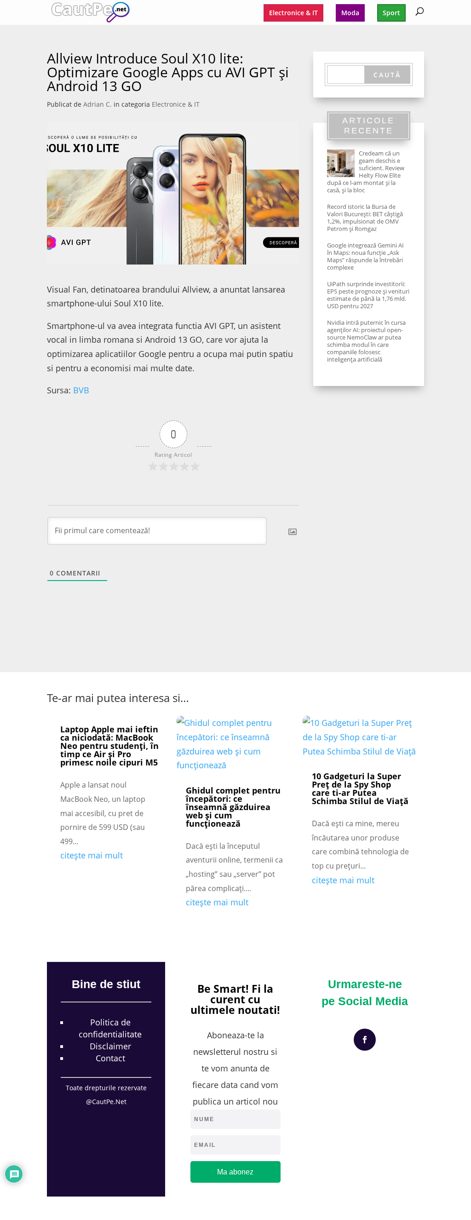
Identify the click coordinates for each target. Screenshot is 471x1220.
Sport (391, 12)
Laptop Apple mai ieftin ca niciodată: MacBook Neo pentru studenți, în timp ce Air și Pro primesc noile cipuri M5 (109, 746)
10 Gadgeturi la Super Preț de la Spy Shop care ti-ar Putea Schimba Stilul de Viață (360, 788)
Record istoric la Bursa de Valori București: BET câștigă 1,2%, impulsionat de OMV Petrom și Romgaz (365, 217)
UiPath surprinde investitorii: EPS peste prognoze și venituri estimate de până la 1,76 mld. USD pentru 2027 (368, 295)
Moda (350, 12)
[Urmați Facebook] (365, 1040)
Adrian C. (97, 104)
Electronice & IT (293, 12)
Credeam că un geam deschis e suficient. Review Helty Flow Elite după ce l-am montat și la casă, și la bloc (365, 171)
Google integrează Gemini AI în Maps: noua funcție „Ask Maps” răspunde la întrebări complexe (365, 256)
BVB (81, 390)
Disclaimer (110, 1046)
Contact (110, 1058)
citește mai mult (91, 855)
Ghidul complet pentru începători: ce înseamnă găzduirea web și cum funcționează (233, 807)
